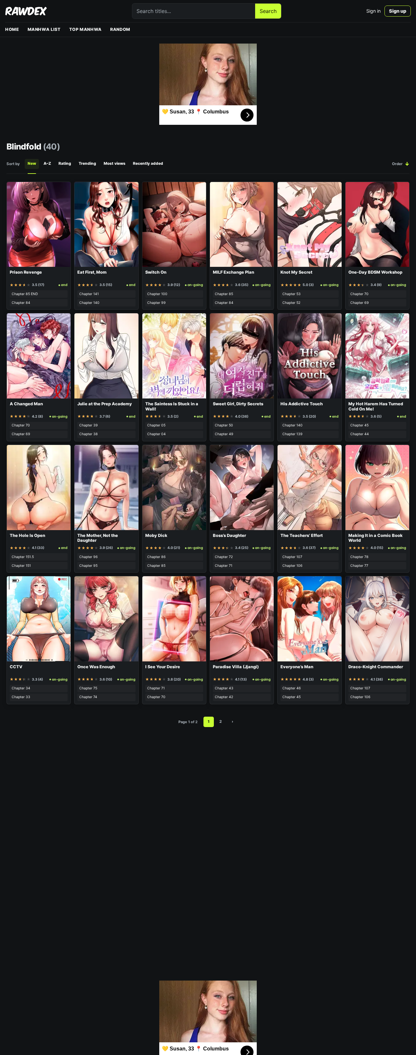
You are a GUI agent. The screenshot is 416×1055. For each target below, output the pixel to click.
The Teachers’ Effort (301, 535)
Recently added (148, 163)
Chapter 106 (292, 566)
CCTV (16, 666)
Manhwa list (44, 29)
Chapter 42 (224, 697)
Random (120, 29)
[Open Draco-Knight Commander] (377, 618)
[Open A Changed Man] (39, 355)
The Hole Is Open (27, 535)
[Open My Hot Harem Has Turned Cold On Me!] (377, 355)
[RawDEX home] (26, 11)
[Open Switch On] (174, 224)
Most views (114, 163)
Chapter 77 (359, 566)
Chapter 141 (89, 294)
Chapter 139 (292, 434)
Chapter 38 (88, 434)
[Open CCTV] (39, 618)
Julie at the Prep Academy (104, 403)
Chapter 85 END (25, 294)
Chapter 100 (157, 294)
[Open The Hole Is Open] (39, 487)
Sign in (373, 11)
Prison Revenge (26, 272)
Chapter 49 (224, 434)
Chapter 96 (88, 557)
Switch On (155, 272)
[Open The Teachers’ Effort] (309, 487)
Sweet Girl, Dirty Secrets (238, 403)
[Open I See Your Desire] (174, 618)
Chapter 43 (224, 688)
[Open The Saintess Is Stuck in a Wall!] (174, 355)
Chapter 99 (156, 303)
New (32, 163)
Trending (87, 163)
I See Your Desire (162, 666)
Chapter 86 (156, 557)
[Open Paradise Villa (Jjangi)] (242, 618)
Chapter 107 (292, 557)
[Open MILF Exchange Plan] (242, 224)
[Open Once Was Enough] (106, 618)
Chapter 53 (291, 294)
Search (268, 11)
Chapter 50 (224, 425)
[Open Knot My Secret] (309, 224)
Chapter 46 (291, 688)
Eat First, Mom (92, 272)
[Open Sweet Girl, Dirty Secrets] (242, 355)
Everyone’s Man (296, 666)
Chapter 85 (224, 294)
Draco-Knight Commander (375, 666)
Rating (64, 163)
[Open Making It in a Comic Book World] (377, 487)
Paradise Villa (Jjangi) (236, 666)
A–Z (47, 163)
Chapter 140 (89, 303)
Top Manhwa (85, 29)
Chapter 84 (21, 303)
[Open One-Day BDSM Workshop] (377, 224)
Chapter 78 (359, 557)
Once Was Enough (96, 666)
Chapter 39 (88, 425)
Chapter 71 (223, 566)
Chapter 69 (359, 303)
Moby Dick (156, 535)
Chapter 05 (156, 425)
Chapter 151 (21, 566)
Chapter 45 (359, 425)
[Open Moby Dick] (174, 487)
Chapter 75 (88, 688)
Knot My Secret (296, 272)
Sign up (397, 11)
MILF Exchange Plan (233, 272)
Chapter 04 (156, 434)
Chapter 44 (359, 434)
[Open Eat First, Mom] (106, 224)
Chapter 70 (359, 294)
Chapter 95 (88, 566)
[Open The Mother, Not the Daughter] (106, 487)
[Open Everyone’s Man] (309, 618)
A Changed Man (26, 403)
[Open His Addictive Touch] (309, 355)
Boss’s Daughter (229, 535)
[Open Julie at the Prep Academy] (106, 355)
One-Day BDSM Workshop (375, 272)
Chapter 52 (291, 303)
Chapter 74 (88, 697)
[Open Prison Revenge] (39, 224)
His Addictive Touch (301, 403)
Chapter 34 (21, 688)
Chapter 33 (21, 697)
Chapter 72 (224, 557)
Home (12, 29)
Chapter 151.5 (23, 557)
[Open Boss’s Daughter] (242, 487)
